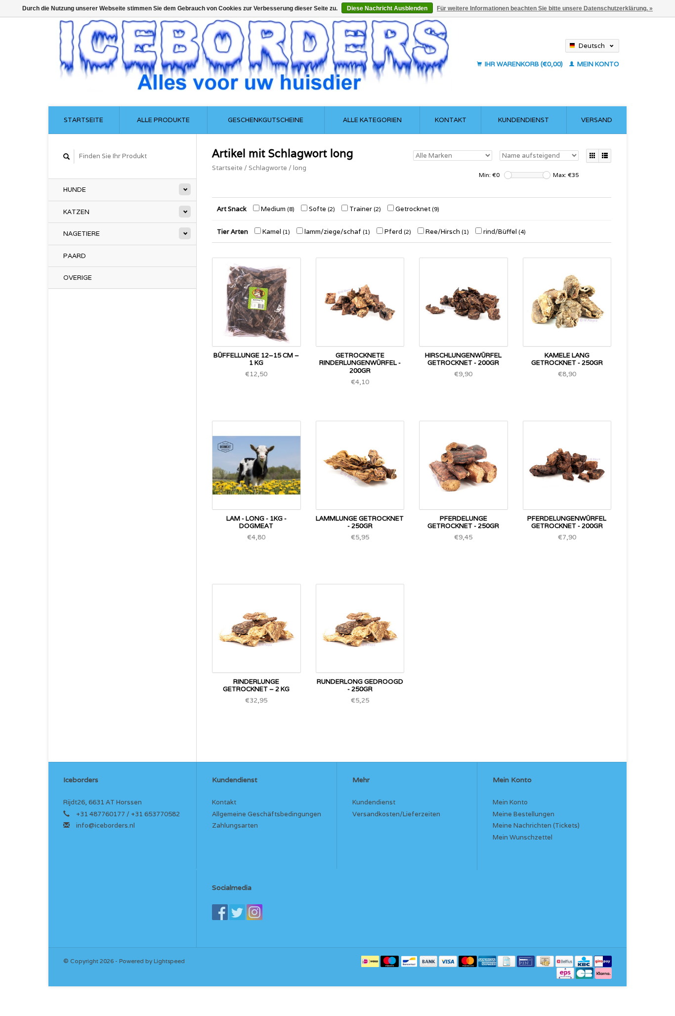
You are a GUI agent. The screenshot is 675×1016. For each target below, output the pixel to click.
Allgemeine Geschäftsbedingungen (266, 814)
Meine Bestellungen (523, 814)
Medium (277, 209)
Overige (77, 277)
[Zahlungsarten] (370, 961)
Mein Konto (597, 64)
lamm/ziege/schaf (336, 231)
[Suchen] (66, 156)
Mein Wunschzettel (522, 837)
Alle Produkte (163, 120)
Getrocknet (416, 209)
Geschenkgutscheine (265, 120)
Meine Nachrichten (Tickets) (536, 825)
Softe (321, 209)
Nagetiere (81, 233)
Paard (74, 256)
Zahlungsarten (235, 825)
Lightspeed (169, 961)
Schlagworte (268, 168)
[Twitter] (237, 912)
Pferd (397, 231)
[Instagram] (254, 912)
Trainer (364, 209)
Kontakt (450, 120)
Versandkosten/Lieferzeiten (396, 814)
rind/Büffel (504, 231)
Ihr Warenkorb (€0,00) (523, 64)
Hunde (74, 189)
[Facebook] (220, 912)
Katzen (76, 212)
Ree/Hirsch (446, 231)
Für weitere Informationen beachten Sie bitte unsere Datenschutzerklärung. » (545, 8)
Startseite (83, 120)
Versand (596, 120)
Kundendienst (523, 120)
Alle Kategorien (372, 120)
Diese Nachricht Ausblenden (387, 8)
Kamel (275, 231)
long (299, 168)
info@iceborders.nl (105, 825)
